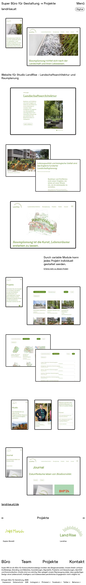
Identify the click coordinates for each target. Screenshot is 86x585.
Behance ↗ (76, 582)
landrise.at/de (10, 504)
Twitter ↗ (66, 582)
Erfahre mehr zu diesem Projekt (56, 269)
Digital (80, 9)
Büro (5, 562)
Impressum (6, 582)
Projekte (43, 518)
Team (26, 562)
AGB (26, 582)
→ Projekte (48, 3)
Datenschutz (18, 582)
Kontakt (77, 562)
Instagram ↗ (35, 582)
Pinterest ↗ (46, 582)
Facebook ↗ (56, 582)
